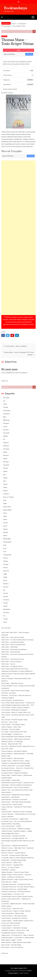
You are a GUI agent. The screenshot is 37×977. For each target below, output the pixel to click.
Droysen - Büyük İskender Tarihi (11, 744)
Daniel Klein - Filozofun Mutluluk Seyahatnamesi (16, 785)
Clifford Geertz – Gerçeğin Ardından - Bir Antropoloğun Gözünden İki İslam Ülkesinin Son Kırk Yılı (17, 840)
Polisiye (5, 558)
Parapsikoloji (7, 555)
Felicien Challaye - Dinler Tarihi (11, 727)
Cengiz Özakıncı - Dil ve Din (10, 925)
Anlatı (5, 404)
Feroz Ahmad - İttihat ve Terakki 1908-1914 (15, 712)
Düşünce (6, 442)
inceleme (6, 494)
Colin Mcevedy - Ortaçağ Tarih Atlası (13, 836)
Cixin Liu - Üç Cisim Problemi (10, 867)
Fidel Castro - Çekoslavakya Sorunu (12, 659)
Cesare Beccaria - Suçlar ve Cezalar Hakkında (16, 911)
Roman (5, 567)
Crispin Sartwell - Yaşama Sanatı (11, 804)
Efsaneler (6, 449)
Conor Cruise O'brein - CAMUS (11, 826)
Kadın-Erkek (7, 507)
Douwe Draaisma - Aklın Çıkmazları (12, 758)
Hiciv (4, 481)
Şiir (4, 590)
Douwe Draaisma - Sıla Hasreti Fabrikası (14, 751)
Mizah (5, 535)
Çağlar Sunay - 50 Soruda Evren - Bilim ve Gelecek (17, 935)
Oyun (5, 548)
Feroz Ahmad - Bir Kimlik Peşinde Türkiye (14, 719)
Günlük (5, 478)
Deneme (6, 430)
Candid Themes (24, 973)
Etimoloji (5, 462)
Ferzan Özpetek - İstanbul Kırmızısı (12, 700)
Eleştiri (5, 458)
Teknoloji (6, 612)
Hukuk (5, 487)
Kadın (5, 503)
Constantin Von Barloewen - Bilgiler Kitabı (14, 819)
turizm (5, 622)
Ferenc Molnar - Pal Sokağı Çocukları (13, 724)
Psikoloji (5, 564)
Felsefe (5, 468)
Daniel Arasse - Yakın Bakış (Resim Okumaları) (16, 802)
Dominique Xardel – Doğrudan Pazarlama (14, 773)
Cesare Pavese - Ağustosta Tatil (12, 908)
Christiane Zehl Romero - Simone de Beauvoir (15, 891)
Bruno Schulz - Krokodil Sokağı (11, 945)
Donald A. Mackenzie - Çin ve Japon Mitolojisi (15, 766)
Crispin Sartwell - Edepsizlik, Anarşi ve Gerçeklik (16, 811)
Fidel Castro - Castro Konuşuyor (11, 661)
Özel (4, 551)
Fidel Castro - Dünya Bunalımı (10, 652)
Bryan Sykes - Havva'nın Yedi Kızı (12, 947)
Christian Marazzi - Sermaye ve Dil (12, 894)
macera (5, 523)
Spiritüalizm (6, 609)
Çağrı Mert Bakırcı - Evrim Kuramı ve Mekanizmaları (17, 937)
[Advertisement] (18, 237)
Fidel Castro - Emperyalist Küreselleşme (14, 649)
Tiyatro (5, 619)
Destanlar (6, 433)
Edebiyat (4, 36)
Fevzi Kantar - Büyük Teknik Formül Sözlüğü (15, 690)
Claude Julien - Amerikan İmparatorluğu (13, 860)
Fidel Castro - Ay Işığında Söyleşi (11, 666)
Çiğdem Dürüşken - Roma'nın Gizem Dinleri (15, 872)
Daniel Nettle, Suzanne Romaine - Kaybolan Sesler (17, 782)
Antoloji (5, 407)
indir (18, 50)
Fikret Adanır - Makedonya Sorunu (12, 683)
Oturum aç (4, 381)
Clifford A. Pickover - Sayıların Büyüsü (13, 853)
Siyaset (5, 596)
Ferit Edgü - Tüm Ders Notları (10, 729)
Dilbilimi (5, 436)
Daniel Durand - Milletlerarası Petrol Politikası (15, 795)
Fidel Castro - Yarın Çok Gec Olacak (12, 637)
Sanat (5, 580)
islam (4, 500)
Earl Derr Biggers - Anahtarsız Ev (12, 734)
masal (5, 526)
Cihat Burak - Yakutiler (8, 870)
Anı (4, 401)
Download (29, 54)
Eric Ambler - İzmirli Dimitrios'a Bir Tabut (14, 732)
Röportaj (6, 571)
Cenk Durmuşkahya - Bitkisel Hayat (12, 913)
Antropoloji (6, 410)
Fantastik (6, 465)
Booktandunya (15, 8)
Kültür (5, 516)
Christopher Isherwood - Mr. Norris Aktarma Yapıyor (17, 887)
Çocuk (5, 426)
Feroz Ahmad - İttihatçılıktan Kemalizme (14, 710)
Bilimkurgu (6, 420)
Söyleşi (5, 603)
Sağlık (5, 574)
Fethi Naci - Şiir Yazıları (8, 693)
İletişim (5, 490)
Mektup (5, 532)
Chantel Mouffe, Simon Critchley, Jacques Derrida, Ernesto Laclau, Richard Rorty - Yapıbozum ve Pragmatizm (17, 899)
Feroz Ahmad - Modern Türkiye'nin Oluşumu (15, 707)
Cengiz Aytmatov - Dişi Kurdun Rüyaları (14, 916)
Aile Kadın (6, 397)
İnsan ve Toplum (8, 497)
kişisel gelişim (7, 510)
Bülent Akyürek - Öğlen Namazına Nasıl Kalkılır (16, 942)
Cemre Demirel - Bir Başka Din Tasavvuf (14, 918)
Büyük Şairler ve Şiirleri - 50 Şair (11, 940)
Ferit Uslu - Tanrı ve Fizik (9, 722)
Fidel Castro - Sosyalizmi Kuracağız (12, 642)
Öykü (4, 545)
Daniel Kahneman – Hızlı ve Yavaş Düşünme (15, 787)
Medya (5, 529)
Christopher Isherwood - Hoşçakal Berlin (14, 889)
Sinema (5, 593)
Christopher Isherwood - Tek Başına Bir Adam (16, 884)
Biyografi (6, 423)
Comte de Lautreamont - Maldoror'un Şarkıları (15, 829)
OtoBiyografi (7, 542)
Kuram (5, 519)
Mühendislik (7, 539)
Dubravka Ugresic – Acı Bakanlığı (11, 741)
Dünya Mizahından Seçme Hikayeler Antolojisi (16, 736)
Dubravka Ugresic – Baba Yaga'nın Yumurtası (15, 739)
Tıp (4, 616)
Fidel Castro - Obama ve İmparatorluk (13, 644)
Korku (5, 513)
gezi (4, 474)
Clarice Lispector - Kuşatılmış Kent (12, 865)
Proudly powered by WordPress (15, 970)
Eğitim (5, 452)
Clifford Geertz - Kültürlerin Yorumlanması (14, 845)
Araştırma (6, 414)
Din (4, 439)
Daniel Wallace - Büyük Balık (10, 780)
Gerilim (5, 471)
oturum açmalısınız (21, 372)
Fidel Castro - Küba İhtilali (9, 647)
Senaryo (6, 583)
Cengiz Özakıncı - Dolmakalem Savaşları (14, 928)
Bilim (4, 417)
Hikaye (5, 484)
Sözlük (5, 606)
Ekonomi (6, 455)
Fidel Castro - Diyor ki (8, 664)
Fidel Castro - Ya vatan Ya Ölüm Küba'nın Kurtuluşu (17, 640)
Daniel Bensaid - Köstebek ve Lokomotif (14, 799)
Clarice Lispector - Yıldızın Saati (11, 862)
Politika (5, 561)
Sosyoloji (6, 600)
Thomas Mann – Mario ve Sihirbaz (16, 346)
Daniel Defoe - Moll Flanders (10, 797)
